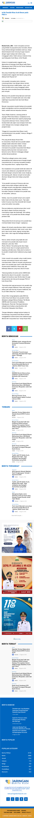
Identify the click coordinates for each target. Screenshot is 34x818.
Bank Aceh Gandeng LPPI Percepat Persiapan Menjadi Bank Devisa (21, 447)
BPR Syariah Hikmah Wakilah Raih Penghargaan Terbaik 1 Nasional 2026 (21, 473)
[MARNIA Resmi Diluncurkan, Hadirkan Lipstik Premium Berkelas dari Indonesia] (6, 374)
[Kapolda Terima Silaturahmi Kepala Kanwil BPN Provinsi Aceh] (6, 413)
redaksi (16, 347)
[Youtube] (26, 799)
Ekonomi (14, 381)
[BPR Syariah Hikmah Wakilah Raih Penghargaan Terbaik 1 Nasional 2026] (6, 472)
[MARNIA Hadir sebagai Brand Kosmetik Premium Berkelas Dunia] (6, 342)
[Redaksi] (3, 18)
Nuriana (14, 417)
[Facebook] (9, 328)
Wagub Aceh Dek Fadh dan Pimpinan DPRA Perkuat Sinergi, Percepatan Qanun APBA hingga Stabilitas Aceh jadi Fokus (21, 425)
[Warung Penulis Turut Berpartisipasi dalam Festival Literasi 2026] (6, 396)
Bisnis (13, 371)
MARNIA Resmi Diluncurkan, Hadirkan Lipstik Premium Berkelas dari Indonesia (21, 374)
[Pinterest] (19, 328)
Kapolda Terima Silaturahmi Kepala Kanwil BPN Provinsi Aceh (21, 414)
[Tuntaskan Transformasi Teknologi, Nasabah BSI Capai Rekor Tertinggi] (6, 353)
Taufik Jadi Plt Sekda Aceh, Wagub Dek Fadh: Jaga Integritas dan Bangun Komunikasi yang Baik (21, 457)
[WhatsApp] (25, 328)
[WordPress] (21, 799)
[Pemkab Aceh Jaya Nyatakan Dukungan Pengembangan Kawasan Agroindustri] (6, 711)
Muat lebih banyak (16, 515)
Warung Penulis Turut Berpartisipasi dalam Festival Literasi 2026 (21, 397)
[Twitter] (14, 328)
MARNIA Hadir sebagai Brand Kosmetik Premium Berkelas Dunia (21, 343)
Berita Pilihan (15, 350)
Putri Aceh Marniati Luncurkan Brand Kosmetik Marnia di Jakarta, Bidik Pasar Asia (22, 364)
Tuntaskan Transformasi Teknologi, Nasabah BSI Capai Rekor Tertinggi (21, 353)
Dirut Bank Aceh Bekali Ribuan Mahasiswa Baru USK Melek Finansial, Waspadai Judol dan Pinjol (22, 386)
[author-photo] (13, 347)
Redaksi (7, 18)
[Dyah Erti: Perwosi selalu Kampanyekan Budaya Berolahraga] (6, 720)
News (13, 339)
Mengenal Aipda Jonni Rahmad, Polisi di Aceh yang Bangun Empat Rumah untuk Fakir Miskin (21, 496)
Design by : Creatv (26, 815)
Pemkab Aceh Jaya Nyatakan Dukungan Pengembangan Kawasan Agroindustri (20, 710)
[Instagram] (12, 799)
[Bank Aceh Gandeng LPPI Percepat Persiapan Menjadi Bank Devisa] (6, 446)
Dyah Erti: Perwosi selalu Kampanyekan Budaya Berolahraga (19, 719)
